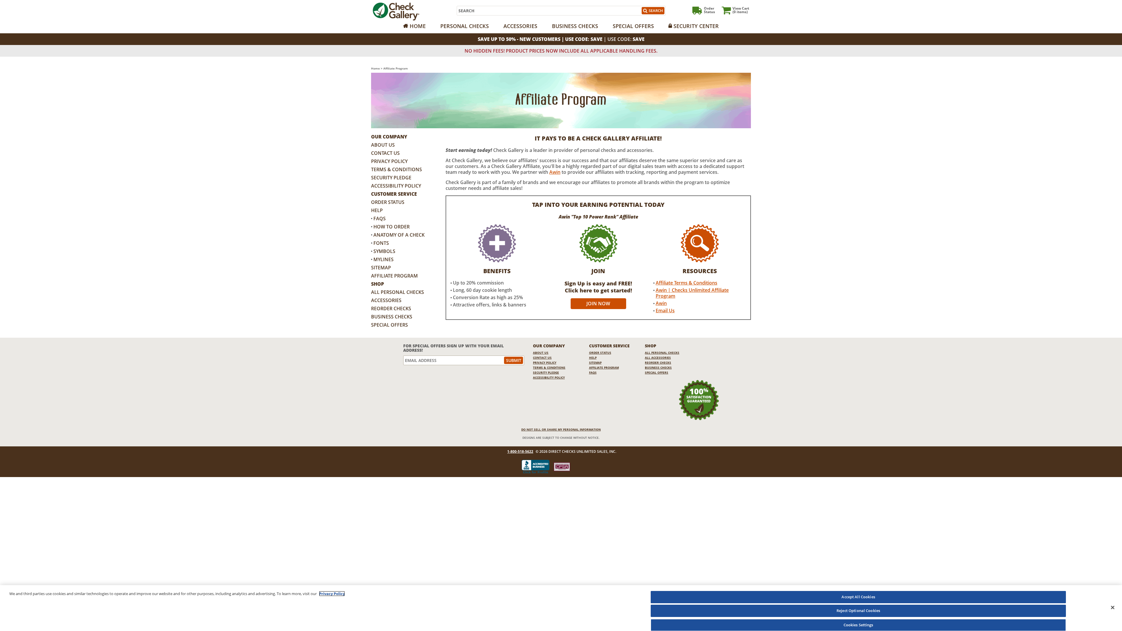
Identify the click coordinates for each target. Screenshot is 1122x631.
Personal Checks (464, 26)
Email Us (665, 310)
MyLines (383, 259)
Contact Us (385, 153)
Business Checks (575, 26)
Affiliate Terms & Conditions (686, 283)
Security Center (696, 26)
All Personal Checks (397, 292)
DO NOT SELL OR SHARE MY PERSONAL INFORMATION (561, 429)
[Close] (1112, 607)
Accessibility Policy (396, 186)
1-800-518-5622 (520, 452)
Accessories (520, 26)
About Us (383, 145)
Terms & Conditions (396, 169)
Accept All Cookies (858, 596)
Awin (554, 172)
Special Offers (633, 26)
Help (377, 210)
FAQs (379, 218)
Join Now (598, 303)
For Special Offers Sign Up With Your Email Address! (453, 348)
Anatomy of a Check (399, 235)
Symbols (384, 251)
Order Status (387, 202)
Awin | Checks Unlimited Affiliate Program (692, 293)
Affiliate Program (394, 276)
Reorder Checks (391, 308)
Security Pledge (391, 177)
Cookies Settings (858, 624)
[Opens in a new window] (562, 466)
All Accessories (658, 357)
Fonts (381, 243)
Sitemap (381, 267)
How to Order (391, 226)
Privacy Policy (389, 161)
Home (418, 26)
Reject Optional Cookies (858, 610)
